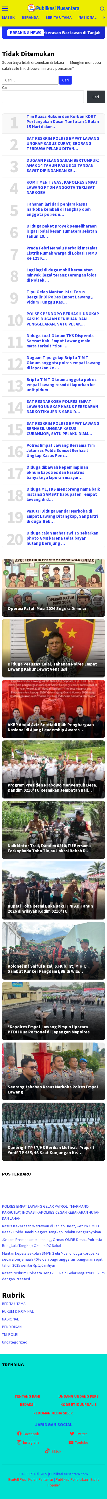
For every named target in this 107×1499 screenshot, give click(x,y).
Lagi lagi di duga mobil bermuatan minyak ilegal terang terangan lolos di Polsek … (61, 275)
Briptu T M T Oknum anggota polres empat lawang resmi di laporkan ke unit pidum (61, 384)
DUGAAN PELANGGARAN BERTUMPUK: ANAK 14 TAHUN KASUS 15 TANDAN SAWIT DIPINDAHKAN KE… (63, 165)
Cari (5, 87)
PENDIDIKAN (12, 1326)
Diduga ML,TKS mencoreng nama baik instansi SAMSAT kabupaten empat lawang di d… (63, 494)
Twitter (81, 1434)
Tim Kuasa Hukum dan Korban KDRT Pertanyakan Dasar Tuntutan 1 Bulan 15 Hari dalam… (63, 121)
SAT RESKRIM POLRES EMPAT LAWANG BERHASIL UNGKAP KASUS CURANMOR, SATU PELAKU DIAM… (63, 428)
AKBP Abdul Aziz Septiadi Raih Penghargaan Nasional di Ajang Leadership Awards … (51, 727)
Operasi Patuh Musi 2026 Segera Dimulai (47, 608)
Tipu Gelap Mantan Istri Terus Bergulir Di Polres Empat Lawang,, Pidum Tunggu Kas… (60, 297)
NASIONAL (10, 1319)
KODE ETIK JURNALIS (78, 1404)
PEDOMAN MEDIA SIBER (53, 1413)
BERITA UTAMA (14, 1303)
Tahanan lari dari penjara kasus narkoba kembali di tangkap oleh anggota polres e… (59, 209)
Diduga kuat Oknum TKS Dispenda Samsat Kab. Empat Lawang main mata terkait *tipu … (60, 341)
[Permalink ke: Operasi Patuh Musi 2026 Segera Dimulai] (53, 588)
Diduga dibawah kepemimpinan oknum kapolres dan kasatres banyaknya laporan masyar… (57, 472)
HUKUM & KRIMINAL (18, 1311)
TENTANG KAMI (27, 1396)
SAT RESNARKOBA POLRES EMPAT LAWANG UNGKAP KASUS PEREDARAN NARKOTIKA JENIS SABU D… (62, 406)
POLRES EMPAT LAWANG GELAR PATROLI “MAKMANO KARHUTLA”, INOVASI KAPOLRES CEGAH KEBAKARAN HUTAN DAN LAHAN (51, 1212)
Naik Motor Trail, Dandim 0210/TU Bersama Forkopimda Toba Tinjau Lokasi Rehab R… (49, 848)
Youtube (81, 1442)
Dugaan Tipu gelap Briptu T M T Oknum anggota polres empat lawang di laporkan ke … (63, 362)
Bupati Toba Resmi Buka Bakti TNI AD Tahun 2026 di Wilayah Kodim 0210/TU (50, 909)
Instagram (31, 1442)
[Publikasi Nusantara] (53, 7)
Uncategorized (14, 1342)
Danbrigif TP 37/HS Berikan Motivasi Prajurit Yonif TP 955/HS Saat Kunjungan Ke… (51, 1150)
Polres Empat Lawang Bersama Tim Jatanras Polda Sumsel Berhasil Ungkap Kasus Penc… (61, 450)
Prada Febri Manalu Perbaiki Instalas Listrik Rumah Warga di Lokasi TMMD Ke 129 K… (62, 253)
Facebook (31, 1434)
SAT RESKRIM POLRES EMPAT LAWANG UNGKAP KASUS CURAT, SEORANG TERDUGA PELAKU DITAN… (63, 143)
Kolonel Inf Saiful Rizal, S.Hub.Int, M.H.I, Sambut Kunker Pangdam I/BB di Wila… (47, 969)
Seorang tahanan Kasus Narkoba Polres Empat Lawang (53, 1089)
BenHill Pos (17, 1479)
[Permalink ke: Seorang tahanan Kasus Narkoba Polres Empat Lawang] (53, 1072)
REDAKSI (27, 1404)
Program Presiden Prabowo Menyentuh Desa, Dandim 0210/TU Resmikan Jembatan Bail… (52, 788)
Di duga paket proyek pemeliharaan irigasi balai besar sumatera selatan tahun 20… (62, 231)
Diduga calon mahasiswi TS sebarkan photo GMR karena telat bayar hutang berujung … (62, 538)
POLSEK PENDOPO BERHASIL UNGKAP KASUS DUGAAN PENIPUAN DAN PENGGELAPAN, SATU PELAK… (63, 319)
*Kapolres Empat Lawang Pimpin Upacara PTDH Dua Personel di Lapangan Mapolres (49, 1029)
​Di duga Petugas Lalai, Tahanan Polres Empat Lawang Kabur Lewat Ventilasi (52, 667)
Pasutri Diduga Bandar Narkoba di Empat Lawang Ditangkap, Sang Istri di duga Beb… (62, 516)
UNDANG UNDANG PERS (78, 1396)
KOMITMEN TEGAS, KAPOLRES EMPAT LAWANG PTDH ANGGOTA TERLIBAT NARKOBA (62, 187)
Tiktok (56, 1451)
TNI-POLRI (10, 1334)
